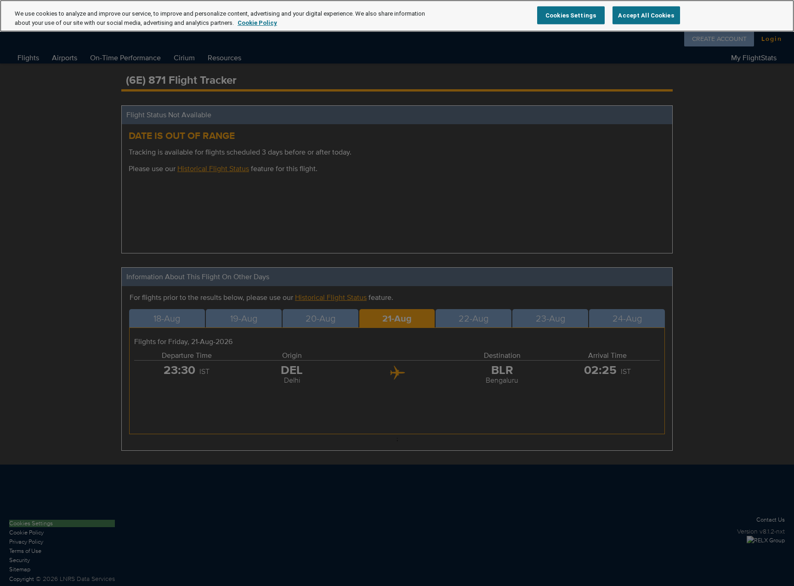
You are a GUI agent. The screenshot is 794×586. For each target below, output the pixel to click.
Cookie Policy (257, 22)
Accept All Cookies (646, 14)
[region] (397, 16)
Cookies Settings (570, 14)
